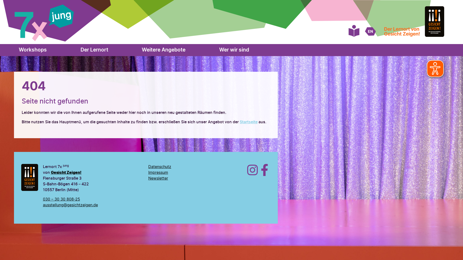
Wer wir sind (234, 49)
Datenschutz (159, 167)
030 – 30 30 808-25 (61, 199)
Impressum (158, 173)
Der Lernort (94, 49)
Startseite (249, 122)
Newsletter (158, 178)
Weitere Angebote (163, 49)
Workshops (33, 49)
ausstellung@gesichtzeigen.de (70, 205)
